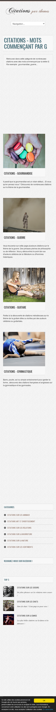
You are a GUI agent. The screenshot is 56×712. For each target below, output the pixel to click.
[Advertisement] (28, 103)
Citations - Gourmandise (18, 173)
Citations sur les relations (19, 527)
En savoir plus (48, 709)
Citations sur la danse (27, 615)
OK (44, 700)
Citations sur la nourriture (19, 534)
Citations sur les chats (27, 601)
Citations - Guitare (15, 307)
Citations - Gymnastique (18, 371)
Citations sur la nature (17, 540)
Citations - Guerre (14, 237)
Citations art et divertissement (21, 521)
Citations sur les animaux (18, 515)
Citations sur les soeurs (28, 587)
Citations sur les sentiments (20, 547)
